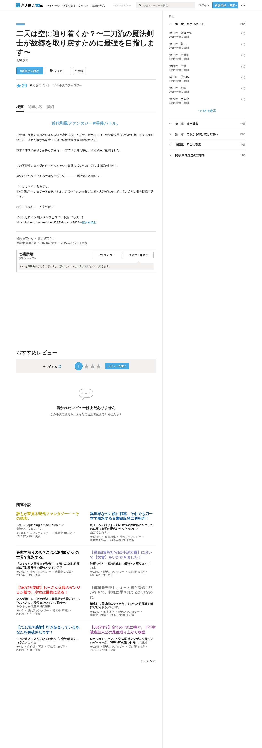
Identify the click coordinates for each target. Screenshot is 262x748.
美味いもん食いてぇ (29, 528)
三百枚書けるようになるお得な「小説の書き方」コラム (47, 640)
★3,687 (21, 571)
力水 (93, 567)
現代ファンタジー (40, 533)
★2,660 (94, 571)
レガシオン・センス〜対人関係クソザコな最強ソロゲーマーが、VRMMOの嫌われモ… (121, 640)
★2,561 (94, 646)
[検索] (139, 5)
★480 (19, 610)
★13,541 (95, 536)
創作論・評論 (35, 646)
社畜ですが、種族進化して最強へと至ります (118, 563)
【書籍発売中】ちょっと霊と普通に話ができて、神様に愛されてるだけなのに (121, 592)
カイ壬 (32, 642)
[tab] (21, 107)
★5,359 (94, 611)
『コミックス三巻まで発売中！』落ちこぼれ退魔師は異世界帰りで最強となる (47, 565)
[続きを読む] (86, 178)
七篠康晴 (22, 60)
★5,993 (21, 532)
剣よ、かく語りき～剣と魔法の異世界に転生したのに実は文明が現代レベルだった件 (121, 527)
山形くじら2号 (99, 532)
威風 (144, 642)
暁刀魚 (114, 607)
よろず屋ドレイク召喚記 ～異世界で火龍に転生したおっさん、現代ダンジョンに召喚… (48, 600)
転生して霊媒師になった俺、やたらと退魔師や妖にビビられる (121, 605)
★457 (19, 646)
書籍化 (112, 536)
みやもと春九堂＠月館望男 (33, 606)
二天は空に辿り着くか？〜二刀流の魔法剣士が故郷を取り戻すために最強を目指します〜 (85, 42)
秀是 (59, 567)
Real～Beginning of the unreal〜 (38, 525)
